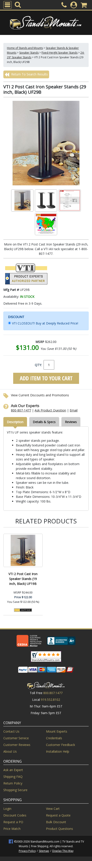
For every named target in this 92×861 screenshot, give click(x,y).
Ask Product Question (50, 410)
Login (7, 808)
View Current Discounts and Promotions (40, 395)
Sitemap (44, 851)
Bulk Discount (56, 822)
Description (15, 422)
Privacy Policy (27, 851)
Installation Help (57, 751)
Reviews (71, 422)
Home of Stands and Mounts (25, 48)
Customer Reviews (16, 745)
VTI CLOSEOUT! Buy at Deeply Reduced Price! (45, 323)
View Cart (53, 808)
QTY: (38, 365)
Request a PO (13, 822)
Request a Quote (58, 815)
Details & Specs (44, 422)
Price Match (12, 829)
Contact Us (11, 731)
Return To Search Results (29, 74)
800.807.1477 (53, 693)
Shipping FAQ (13, 776)
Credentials (54, 738)
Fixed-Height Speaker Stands (59, 53)
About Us (10, 751)
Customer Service (16, 738)
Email (73, 410)
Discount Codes (14, 815)
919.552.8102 (50, 699)
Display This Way (62, 851)
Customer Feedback (60, 745)
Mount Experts (56, 731)
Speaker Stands (29, 53)
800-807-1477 (21, 410)
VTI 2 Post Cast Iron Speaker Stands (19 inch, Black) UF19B (23, 579)
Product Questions (59, 829)
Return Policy (12, 783)
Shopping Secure (15, 790)
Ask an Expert (13, 770)
